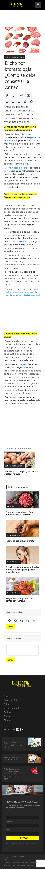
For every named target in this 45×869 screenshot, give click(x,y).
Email (8, 814)
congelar (23, 364)
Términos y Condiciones (30, 862)
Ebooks (7, 720)
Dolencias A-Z (10, 700)
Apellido (9, 830)
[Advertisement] (24, 18)
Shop (6, 696)
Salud (7, 704)
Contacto (30, 865)
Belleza (7, 712)
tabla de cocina (20, 241)
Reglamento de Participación (14, 865)
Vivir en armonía (12, 708)
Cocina (7, 716)
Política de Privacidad (12, 862)
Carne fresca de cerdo (17, 168)
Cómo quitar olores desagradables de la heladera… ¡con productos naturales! (22, 292)
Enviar (10, 626)
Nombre (9, 822)
